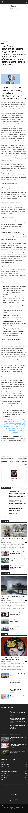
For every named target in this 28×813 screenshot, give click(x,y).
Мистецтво (4, 805)
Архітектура (10, 805)
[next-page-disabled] (5, 517)
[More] (16, 70)
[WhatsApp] (12, 70)
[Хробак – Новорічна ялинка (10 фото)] (5, 560)
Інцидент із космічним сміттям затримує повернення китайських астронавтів (18, 727)
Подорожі (22, 805)
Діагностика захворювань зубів (17, 695)
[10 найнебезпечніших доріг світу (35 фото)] (14, 585)
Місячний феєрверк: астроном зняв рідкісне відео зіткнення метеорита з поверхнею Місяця (17, 720)
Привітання (18, 807)
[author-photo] (14, 476)
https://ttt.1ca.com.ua (14, 480)
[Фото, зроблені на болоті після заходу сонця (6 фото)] (5, 567)
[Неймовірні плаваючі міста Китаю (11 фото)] (5, 739)
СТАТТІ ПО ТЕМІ (6, 487)
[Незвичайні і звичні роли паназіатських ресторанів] (14, 646)
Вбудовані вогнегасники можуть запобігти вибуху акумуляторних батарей (7, 460)
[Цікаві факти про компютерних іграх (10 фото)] (5, 752)
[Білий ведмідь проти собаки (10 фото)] (14, 530)
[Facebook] (2, 70)
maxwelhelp (5, 66)
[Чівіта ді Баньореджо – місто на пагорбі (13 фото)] (5, 621)
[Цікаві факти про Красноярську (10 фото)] (5, 628)
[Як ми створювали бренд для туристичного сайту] (5, 614)
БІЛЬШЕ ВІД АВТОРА (17, 487)
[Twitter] (6, 70)
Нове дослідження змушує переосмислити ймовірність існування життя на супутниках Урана (21, 461)
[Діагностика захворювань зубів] (5, 696)
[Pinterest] (9, 70)
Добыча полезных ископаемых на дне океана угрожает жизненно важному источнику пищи (18, 712)
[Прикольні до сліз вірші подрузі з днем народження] (5, 745)
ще (22, 807)
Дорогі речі (12, 807)
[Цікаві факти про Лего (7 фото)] (5, 675)
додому (3, 41)
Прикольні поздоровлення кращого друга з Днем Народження (16, 689)
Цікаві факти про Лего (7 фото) (17, 673)
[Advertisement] (14, 25)
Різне (7, 41)
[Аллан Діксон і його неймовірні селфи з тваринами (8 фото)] (5, 553)
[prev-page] (2, 517)
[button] (2, 2)
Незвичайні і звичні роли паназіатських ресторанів (10, 658)
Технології (17, 805)
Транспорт (6, 807)
